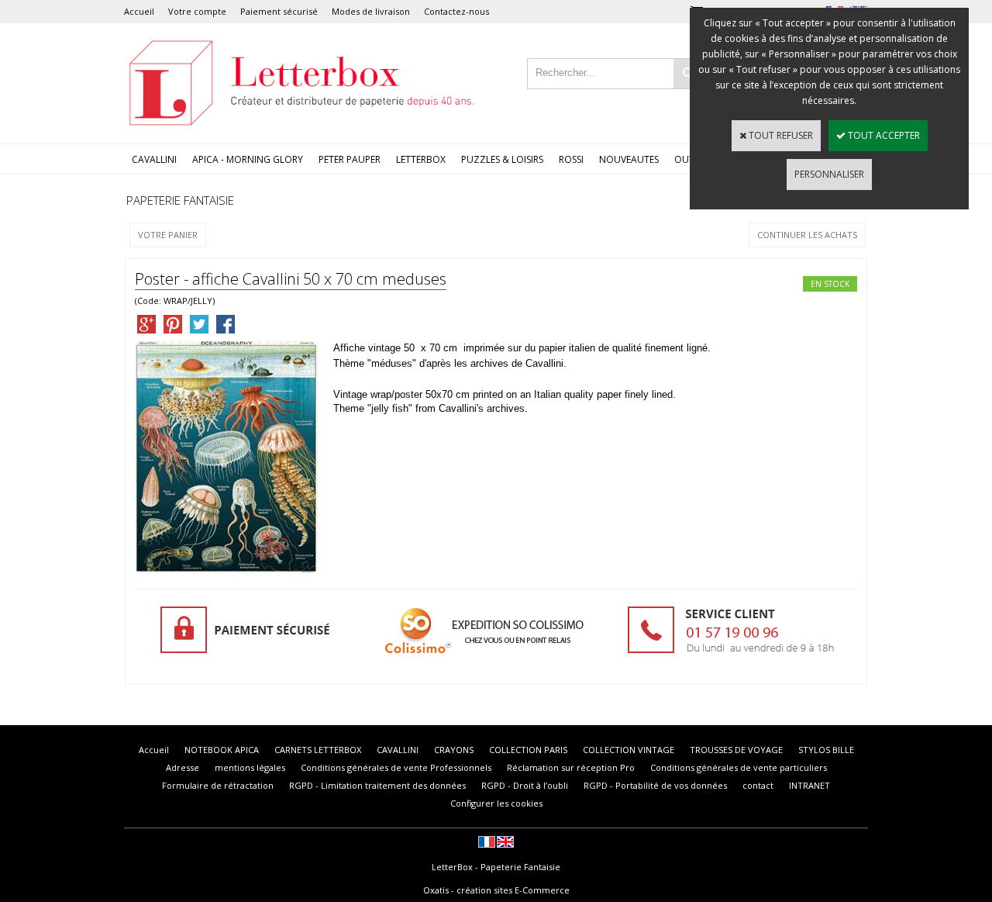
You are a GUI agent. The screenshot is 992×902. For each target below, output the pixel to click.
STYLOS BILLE (826, 749)
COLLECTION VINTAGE (628, 749)
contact (757, 785)
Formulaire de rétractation (218, 785)
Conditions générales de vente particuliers (738, 767)
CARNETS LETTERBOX (317, 749)
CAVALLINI (154, 159)
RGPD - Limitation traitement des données (377, 785)
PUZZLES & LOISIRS (502, 159)
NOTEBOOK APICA (221, 749)
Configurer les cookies (496, 803)
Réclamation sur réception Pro (571, 767)
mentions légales (250, 767)
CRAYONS (454, 749)
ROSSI (571, 159)
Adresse (182, 767)
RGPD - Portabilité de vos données (655, 785)
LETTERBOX (421, 159)
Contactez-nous (456, 11)
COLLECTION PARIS (528, 749)
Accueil (139, 11)
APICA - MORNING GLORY (247, 159)
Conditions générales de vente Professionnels (396, 767)
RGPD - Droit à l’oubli (524, 785)
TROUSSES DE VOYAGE (736, 749)
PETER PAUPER (350, 159)
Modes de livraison (371, 11)
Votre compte (197, 11)
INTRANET (809, 785)
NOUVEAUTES (629, 159)
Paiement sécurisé (279, 11)
